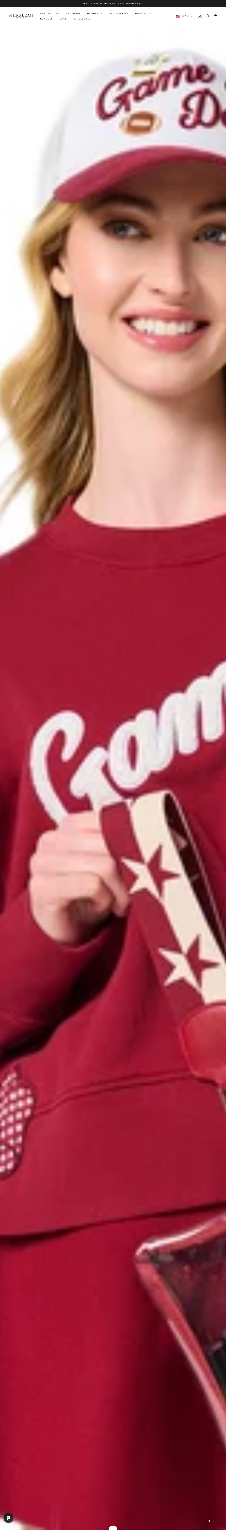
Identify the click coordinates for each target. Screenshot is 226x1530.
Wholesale (82, 18)
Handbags (94, 13)
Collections (49, 13)
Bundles (46, 18)
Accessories (118, 13)
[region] (113, 777)
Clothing (73, 13)
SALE (63, 18)
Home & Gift (144, 13)
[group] (113, 777)
